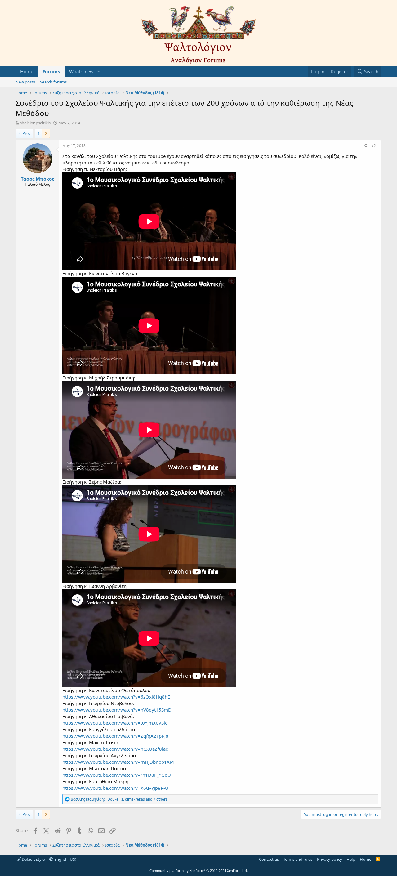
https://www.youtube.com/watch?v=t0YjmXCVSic (114, 723)
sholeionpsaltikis (35, 123)
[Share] (365, 146)
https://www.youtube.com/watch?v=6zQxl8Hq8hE (116, 697)
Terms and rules (297, 859)
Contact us (269, 859)
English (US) (64, 859)
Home (26, 71)
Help (350, 859)
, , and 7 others (119, 799)
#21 (374, 145)
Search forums (53, 82)
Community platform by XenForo (198, 870)
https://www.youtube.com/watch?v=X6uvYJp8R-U (115, 788)
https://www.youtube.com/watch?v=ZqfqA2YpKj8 (115, 736)
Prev (26, 133)
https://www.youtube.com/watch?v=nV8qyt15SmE (116, 710)
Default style (33, 859)
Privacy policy (329, 859)
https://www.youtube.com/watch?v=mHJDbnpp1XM (118, 762)
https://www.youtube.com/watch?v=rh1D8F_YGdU (116, 775)
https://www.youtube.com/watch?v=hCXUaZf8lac (115, 749)
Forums (51, 71)
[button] (98, 71)
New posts (25, 82)
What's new (81, 71)
